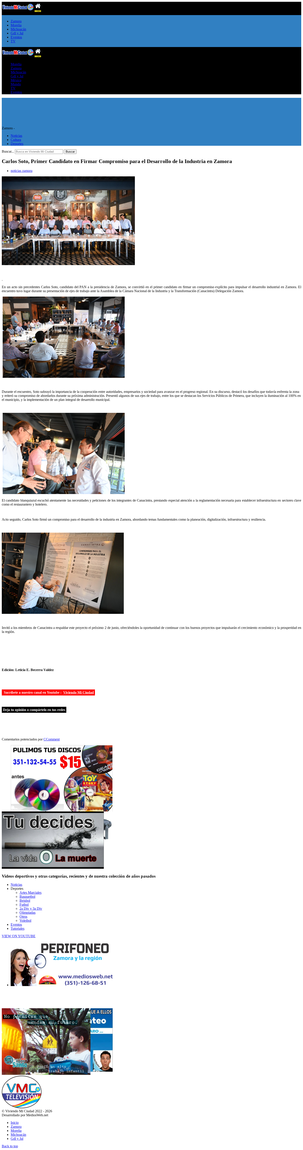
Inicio (15, 1122)
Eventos (16, 37)
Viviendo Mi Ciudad (78, 692)
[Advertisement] (54, 104)
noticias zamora (21, 171)
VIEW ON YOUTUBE (18, 936)
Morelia (16, 25)
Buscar (70, 151)
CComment (51, 739)
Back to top (10, 1146)
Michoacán (18, 29)
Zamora (16, 21)
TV (13, 41)
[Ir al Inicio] (22, 57)
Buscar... (8, 151)
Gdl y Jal (17, 33)
